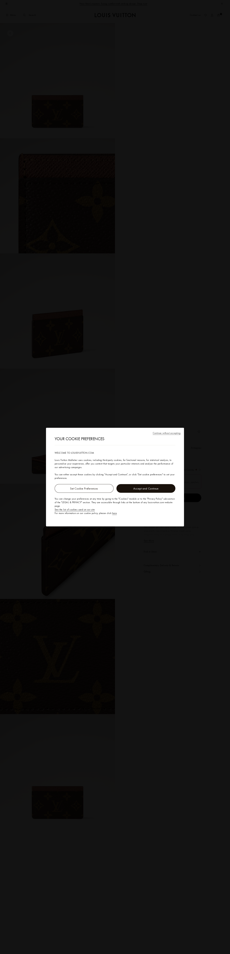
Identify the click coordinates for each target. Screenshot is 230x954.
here (114, 513)
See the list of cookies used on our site (75, 509)
